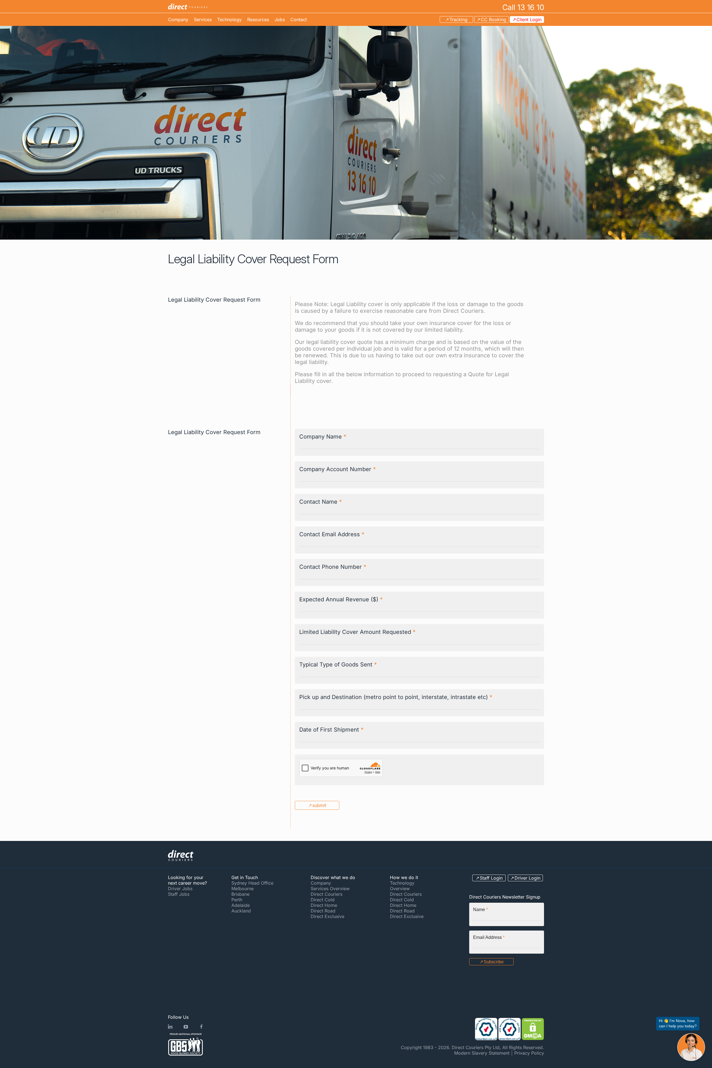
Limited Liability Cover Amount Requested (357, 632)
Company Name (322, 436)
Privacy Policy (529, 1053)
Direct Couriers (326, 894)
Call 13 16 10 (523, 7)
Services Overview (330, 888)
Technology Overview (402, 885)
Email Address (489, 937)
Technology (229, 19)
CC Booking (493, 19)
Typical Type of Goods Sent (338, 664)
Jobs (280, 19)
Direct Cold (323, 899)
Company (178, 19)
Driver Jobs (180, 888)
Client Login (529, 19)
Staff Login (491, 878)
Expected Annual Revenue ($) (341, 599)
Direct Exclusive (327, 916)
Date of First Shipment (331, 729)
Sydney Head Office (252, 883)
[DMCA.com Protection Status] (533, 1029)
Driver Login (527, 878)
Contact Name (320, 501)
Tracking (458, 19)
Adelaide (240, 905)
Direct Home (324, 905)
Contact (298, 19)
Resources (258, 19)
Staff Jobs (178, 894)
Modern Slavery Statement (482, 1053)
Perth (236, 899)
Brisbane (240, 894)
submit (319, 805)
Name (480, 909)
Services (203, 19)
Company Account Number (337, 469)
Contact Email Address (331, 534)
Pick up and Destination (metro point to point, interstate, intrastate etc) (395, 697)
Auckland (241, 911)
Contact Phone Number (332, 566)
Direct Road (323, 911)
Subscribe (494, 961)
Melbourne (242, 888)
